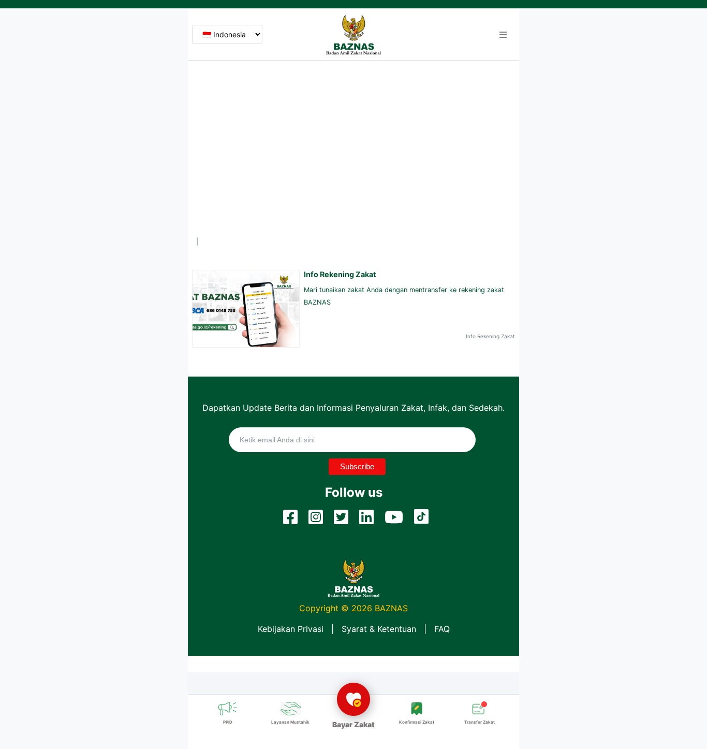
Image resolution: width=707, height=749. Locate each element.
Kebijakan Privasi (290, 629)
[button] (503, 34)
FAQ (442, 629)
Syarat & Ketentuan (379, 629)
